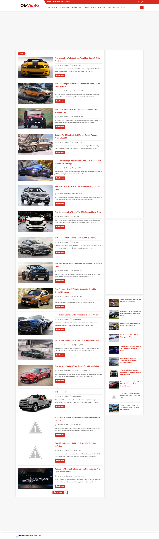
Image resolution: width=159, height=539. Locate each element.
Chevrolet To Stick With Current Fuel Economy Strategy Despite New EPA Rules (130, 372)
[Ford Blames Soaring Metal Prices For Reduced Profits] (35, 324)
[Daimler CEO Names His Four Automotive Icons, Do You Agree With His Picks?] (35, 478)
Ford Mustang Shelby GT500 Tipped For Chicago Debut (77, 367)
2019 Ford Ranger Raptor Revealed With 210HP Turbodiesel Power (78, 265)
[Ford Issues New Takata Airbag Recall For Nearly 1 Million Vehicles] (35, 67)
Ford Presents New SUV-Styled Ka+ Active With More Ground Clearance (76, 291)
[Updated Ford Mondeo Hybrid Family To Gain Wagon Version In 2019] (35, 144)
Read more (60, 75)
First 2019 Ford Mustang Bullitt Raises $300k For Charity (78, 341)
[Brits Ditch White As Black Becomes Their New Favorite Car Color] (35, 427)
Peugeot (74, 7)
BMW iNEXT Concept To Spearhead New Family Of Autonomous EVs (128, 361)
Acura (123, 7)
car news (38, 536)
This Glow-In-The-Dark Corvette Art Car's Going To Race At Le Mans (130, 349)
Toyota (80, 7)
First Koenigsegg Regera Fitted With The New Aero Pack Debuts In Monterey (130, 384)
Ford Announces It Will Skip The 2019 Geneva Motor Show (78, 212)
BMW (53, 7)
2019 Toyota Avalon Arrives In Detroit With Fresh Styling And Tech (130, 396)
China (68, 194)
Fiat (104, 7)
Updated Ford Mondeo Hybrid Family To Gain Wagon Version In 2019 (76, 137)
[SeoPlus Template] (17, 536)
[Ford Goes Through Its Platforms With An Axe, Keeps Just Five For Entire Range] (35, 170)
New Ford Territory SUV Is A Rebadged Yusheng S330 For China (77, 188)
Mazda (58, 7)
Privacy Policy (65, 2)
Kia (49, 7)
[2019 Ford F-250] (35, 401)
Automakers (56, 2)
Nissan (87, 7)
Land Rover (66, 7)
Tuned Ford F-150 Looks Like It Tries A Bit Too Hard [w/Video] (75, 445)
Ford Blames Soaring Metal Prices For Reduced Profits (76, 315)
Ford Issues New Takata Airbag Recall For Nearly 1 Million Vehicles (78, 60)
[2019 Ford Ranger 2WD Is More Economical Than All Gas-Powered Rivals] (35, 93)
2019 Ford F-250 (61, 392)
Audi (109, 7)
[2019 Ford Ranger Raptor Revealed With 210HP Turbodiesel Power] (35, 272)
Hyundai (93, 7)
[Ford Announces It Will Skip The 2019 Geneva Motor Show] (35, 221)
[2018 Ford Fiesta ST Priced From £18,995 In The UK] (35, 247)
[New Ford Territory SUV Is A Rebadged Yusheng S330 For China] (35, 195)
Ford (67, 65)
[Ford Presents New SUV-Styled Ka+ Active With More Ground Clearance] (35, 298)
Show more (58, 492)
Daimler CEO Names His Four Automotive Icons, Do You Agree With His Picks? (77, 470)
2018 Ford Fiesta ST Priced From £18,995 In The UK (75, 238)
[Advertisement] (79, 31)
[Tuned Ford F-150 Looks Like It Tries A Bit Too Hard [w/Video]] (35, 452)
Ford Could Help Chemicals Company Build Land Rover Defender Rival (76, 111)
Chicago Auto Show (72, 370)
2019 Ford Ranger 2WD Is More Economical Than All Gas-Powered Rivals (77, 85)
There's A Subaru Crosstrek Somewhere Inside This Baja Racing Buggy (129, 407)
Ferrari (100, 7)
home (49, 2)
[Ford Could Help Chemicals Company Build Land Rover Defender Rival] (35, 118)
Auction (68, 345)
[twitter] (142, 2)
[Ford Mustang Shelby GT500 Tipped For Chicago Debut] (35, 375)
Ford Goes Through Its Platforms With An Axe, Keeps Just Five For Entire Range (78, 162)
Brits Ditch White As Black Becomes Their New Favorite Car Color (77, 419)
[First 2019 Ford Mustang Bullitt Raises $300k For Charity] (35, 350)
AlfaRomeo (116, 7)
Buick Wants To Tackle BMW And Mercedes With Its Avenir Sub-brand (130, 314)
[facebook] (138, 2)
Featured (69, 476)
